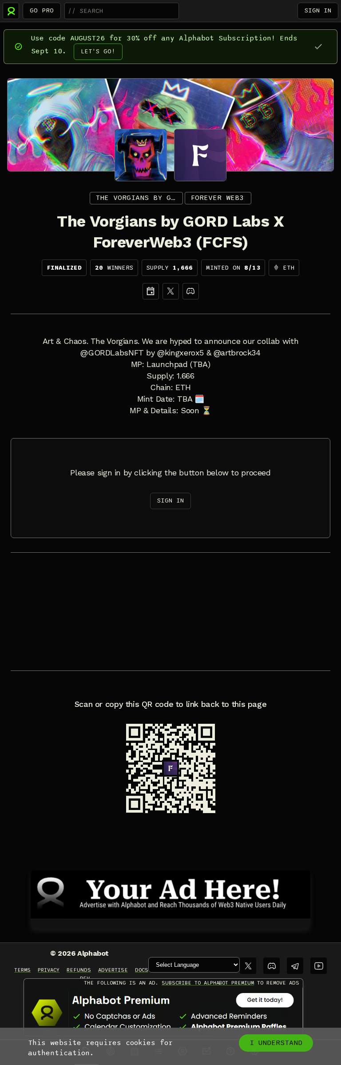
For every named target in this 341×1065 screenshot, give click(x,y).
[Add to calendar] (151, 291)
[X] (171, 291)
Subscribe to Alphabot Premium (208, 983)
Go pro (42, 10)
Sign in (318, 10)
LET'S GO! (98, 51)
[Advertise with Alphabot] (170, 893)
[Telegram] (295, 965)
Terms (22, 970)
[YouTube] (318, 965)
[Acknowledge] (318, 46)
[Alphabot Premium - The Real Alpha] (163, 1012)
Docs (141, 970)
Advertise (113, 970)
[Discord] (190, 291)
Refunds (79, 970)
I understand (276, 1042)
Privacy (48, 970)
